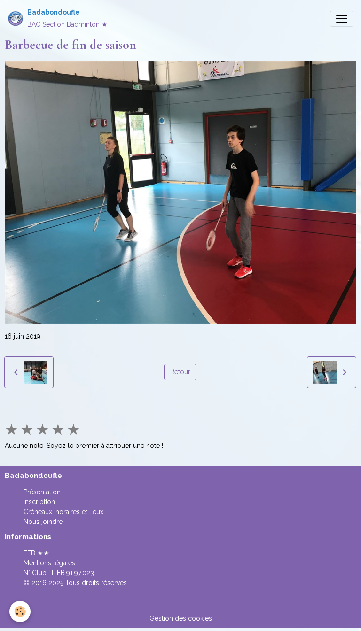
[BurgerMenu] (341, 19)
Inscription (39, 502)
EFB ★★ (36, 553)
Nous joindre (43, 521)
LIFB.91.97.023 (73, 573)
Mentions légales (49, 563)
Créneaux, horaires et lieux (63, 512)
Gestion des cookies (180, 618)
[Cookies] (20, 611)
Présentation (42, 492)
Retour (180, 372)
